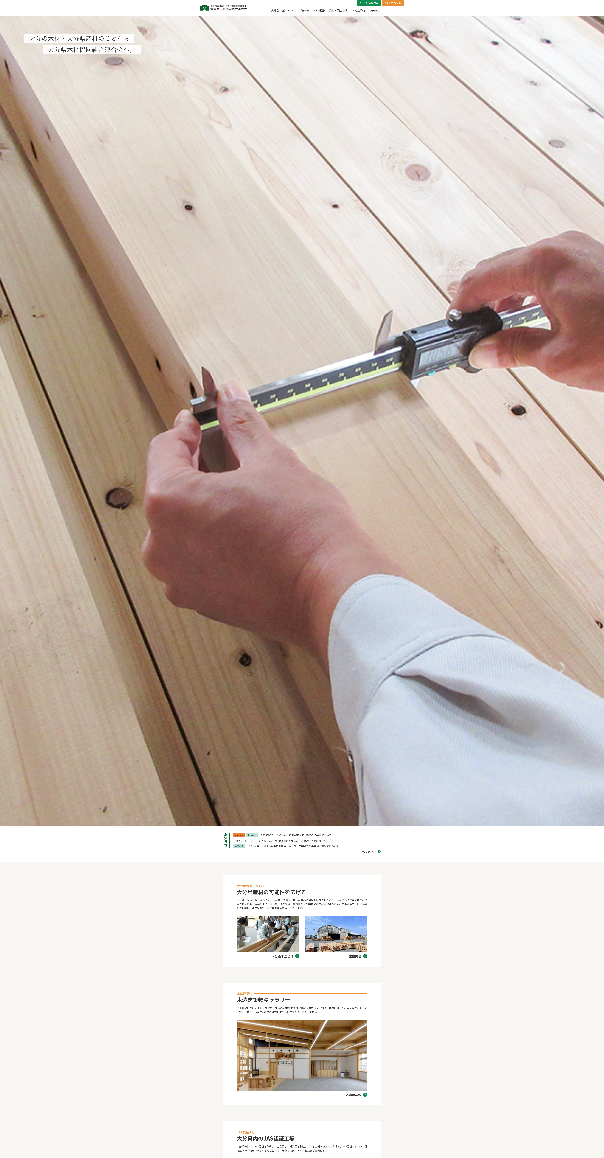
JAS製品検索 (370, 2)
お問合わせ (395, 2)
